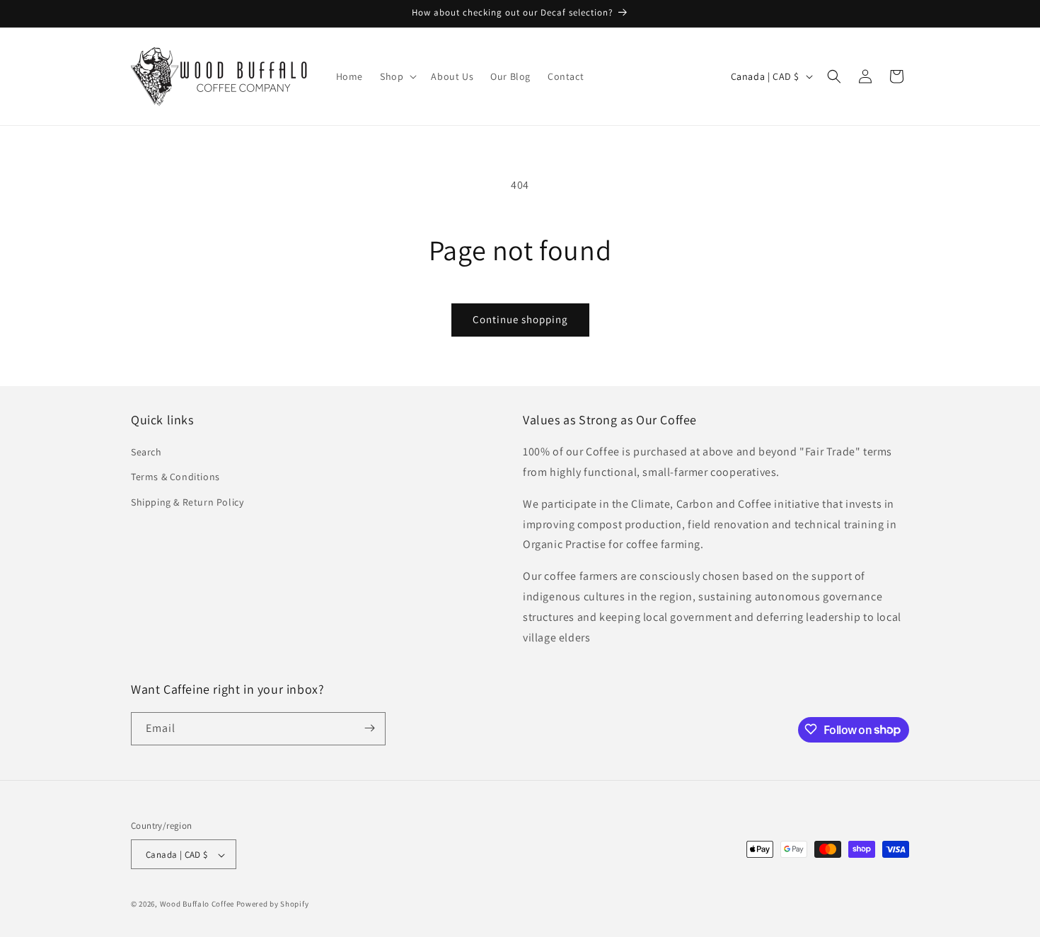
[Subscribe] (369, 728)
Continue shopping (520, 319)
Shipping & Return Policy (187, 502)
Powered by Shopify (272, 904)
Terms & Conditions (175, 477)
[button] (396, 76)
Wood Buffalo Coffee (198, 904)
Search (146, 452)
